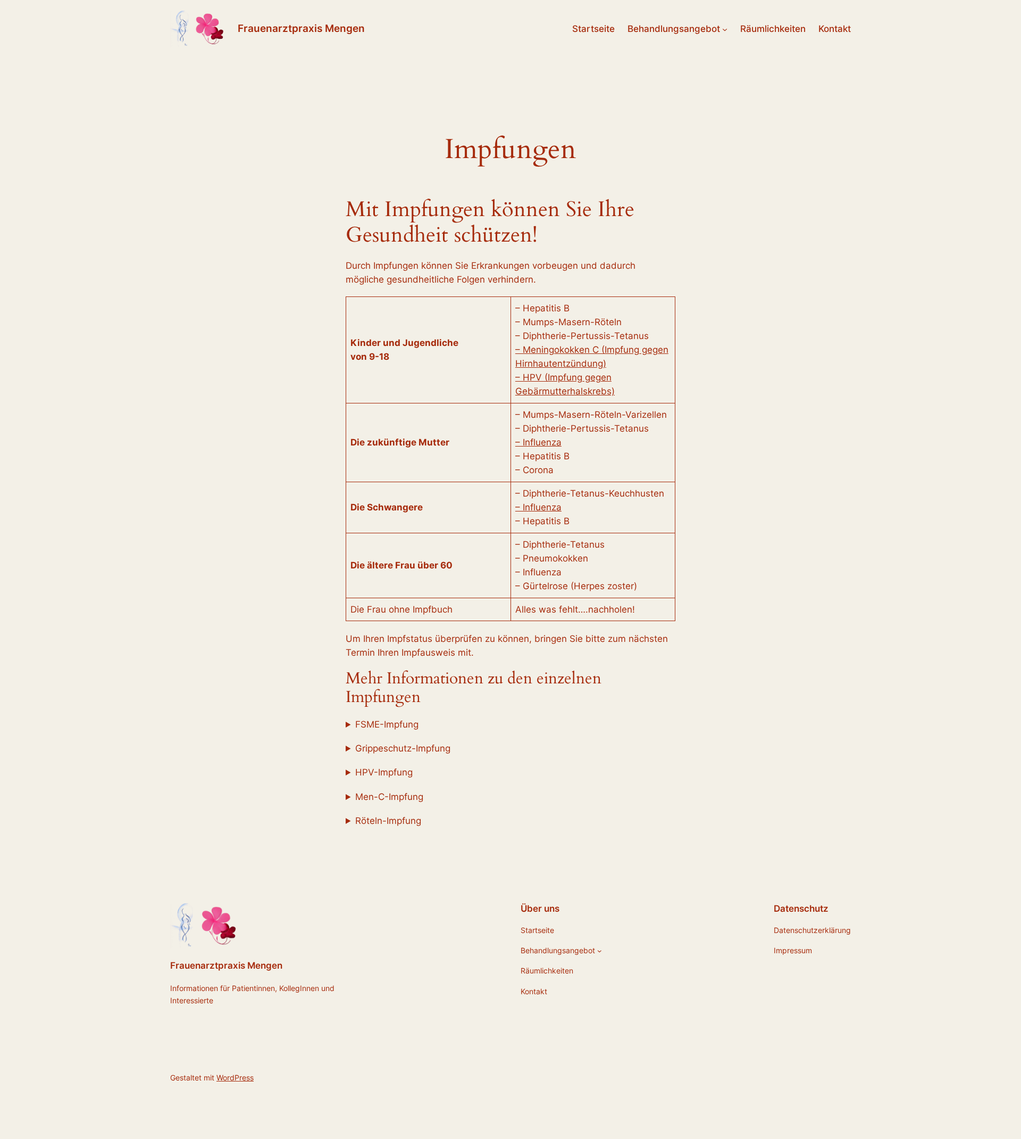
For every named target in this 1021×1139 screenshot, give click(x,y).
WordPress (235, 1077)
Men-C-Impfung (389, 796)
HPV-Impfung (384, 772)
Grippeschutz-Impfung (402, 748)
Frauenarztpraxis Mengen (301, 28)
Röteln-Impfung (388, 820)
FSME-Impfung (387, 724)
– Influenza (538, 442)
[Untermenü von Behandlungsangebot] (724, 28)
